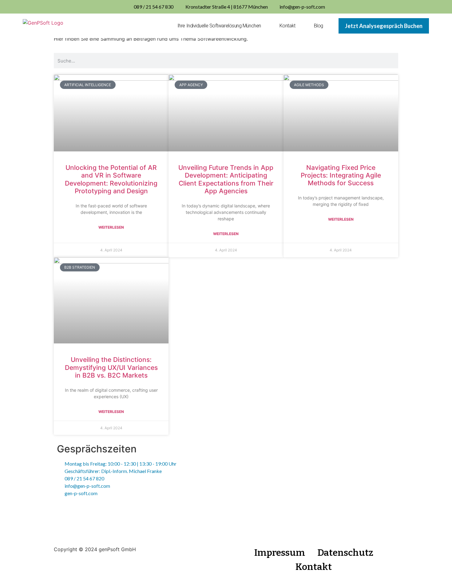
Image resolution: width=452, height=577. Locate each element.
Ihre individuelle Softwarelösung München (219, 26)
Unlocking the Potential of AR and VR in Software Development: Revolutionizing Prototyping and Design (111, 179)
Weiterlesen (111, 227)
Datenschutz (345, 552)
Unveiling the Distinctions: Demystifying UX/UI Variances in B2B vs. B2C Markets (111, 367)
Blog (318, 26)
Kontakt (287, 26)
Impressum (279, 552)
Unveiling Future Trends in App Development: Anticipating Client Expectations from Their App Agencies (225, 179)
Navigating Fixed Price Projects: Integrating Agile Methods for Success (341, 175)
